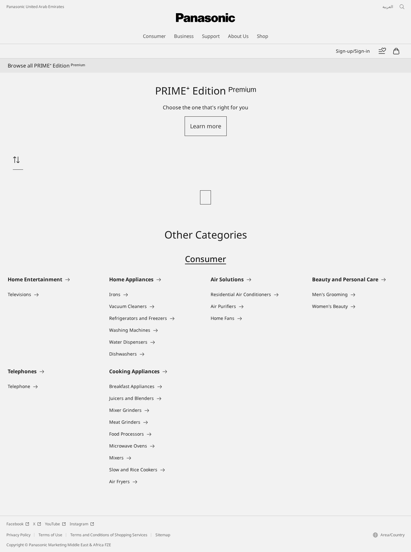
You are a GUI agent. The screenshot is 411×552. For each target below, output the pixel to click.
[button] (206, 126)
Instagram (79, 524)
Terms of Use (50, 535)
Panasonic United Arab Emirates (35, 6)
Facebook (14, 524)
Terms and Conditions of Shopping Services (108, 535)
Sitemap (162, 535)
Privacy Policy (18, 535)
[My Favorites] (382, 51)
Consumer (205, 259)
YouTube (52, 524)
